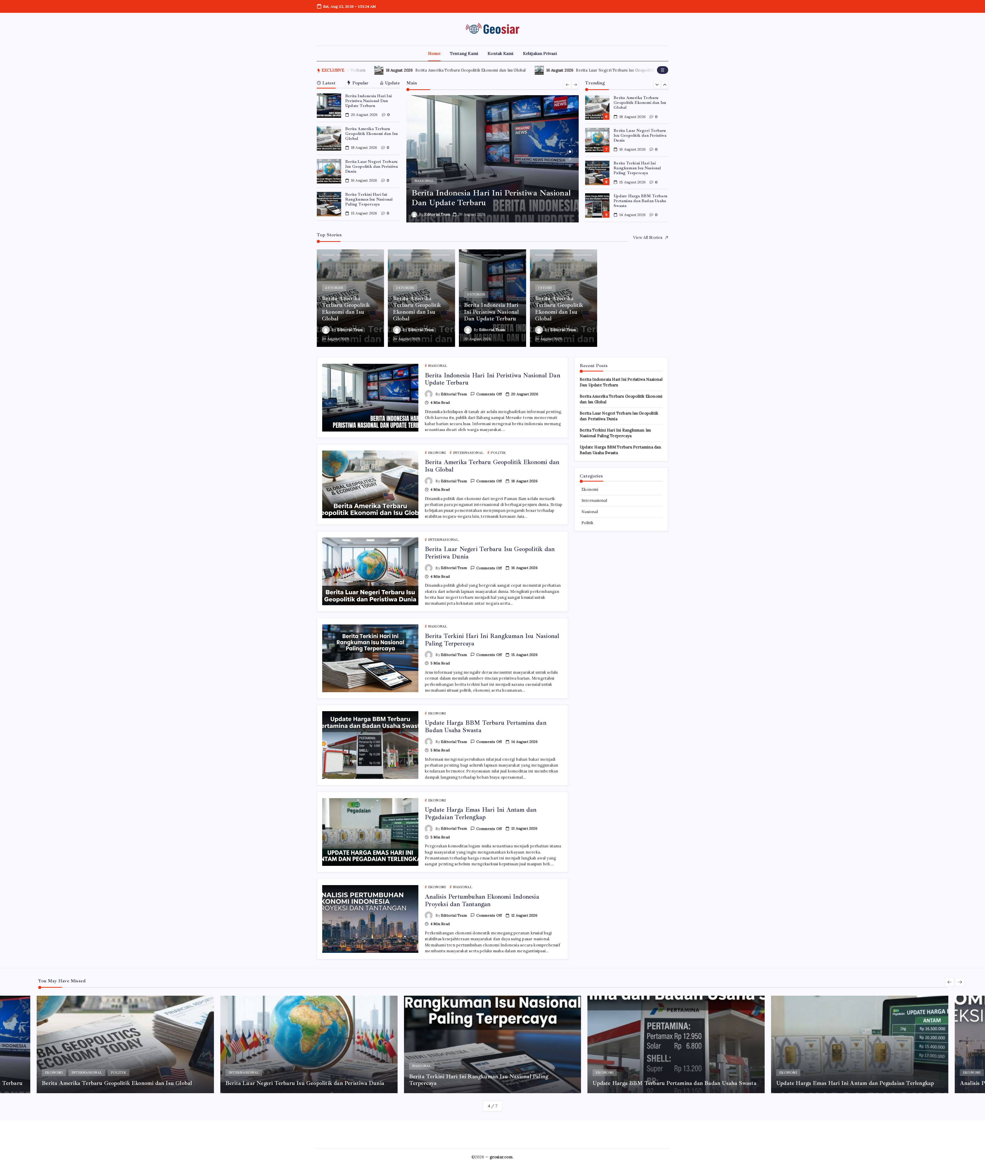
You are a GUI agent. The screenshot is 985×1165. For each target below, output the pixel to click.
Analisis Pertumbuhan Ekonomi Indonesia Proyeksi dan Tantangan (482, 900)
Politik (587, 522)
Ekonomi (590, 489)
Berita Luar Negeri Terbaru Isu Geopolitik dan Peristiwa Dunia (548, 70)
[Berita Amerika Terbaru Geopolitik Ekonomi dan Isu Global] (492, 158)
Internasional (594, 500)
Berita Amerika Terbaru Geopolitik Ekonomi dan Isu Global (385, 70)
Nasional (590, 511)
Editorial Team (437, 214)
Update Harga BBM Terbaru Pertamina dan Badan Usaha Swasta (640, 168)
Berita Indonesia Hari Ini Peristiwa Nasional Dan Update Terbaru (368, 100)
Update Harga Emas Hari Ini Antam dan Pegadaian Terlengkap (640, 200)
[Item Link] (329, 105)
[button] (662, 70)
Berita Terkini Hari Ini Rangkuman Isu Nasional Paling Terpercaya (368, 199)
